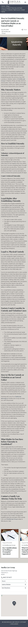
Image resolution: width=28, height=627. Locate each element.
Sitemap (23, 622)
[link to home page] (14, 2)
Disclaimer (14, 624)
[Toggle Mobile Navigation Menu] (25, 2)
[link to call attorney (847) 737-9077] (2, 2)
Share (25, 29)
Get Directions (6, 588)
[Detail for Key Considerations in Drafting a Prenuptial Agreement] (10, 543)
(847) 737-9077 (7, 577)
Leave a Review (6, 584)
